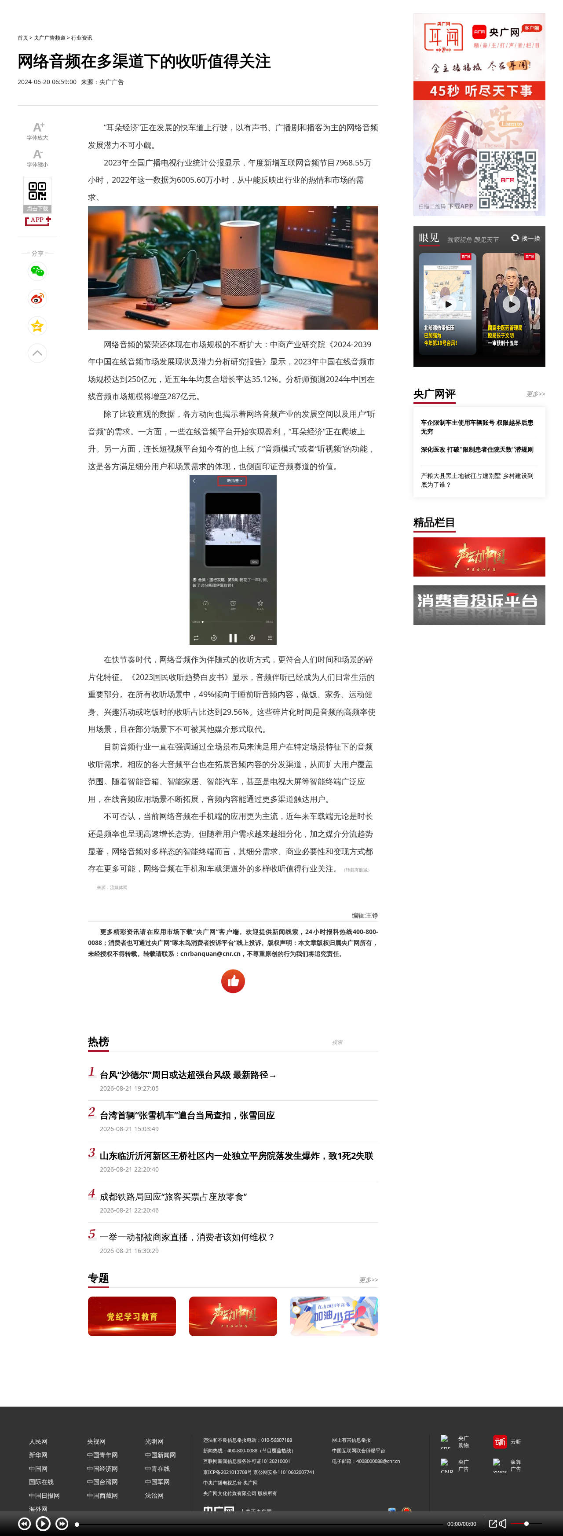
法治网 (154, 1495)
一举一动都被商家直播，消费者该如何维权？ (188, 1237)
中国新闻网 (160, 1455)
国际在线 (41, 1481)
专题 (98, 1277)
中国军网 (157, 1481)
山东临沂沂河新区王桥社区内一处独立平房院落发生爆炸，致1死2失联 (236, 1155)
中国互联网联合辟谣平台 (358, 1450)
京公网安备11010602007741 (283, 1472)
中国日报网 (44, 1495)
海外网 (38, 1509)
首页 (23, 37)
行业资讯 (81, 37)
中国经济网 (102, 1468)
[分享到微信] (38, 271)
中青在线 (157, 1468)
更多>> (368, 1279)
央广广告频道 (50, 37)
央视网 (96, 1441)
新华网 (38, 1455)
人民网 (38, 1441)
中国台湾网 (102, 1481)
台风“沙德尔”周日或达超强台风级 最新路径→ (188, 1074)
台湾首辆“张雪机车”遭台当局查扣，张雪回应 (187, 1115)
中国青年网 (102, 1455)
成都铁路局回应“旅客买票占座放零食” (173, 1196)
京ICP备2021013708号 (227, 1472)
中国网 (38, 1468)
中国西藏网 (102, 1495)
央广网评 (434, 393)
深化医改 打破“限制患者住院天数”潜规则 (477, 449)
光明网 (154, 1441)
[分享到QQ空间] (38, 325)
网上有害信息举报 (351, 1440)
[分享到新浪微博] (38, 298)
